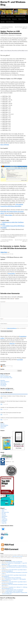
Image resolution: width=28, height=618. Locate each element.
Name (2, 318)
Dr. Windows (4, 521)
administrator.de (4, 516)
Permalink (12, 237)
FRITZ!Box (5, 235)
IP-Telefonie (9, 235)
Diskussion (14, 19)
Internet (13, 234)
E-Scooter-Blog (3, 385)
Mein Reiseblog (3, 383)
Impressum (2, 423)
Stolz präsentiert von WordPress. (8, 599)
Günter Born (18, 35)
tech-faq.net (4, 514)
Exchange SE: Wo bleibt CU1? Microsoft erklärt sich (17, 565)
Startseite (3, 16)
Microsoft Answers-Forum (17, 556)
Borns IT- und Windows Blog (5, 376)
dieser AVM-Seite (4, 144)
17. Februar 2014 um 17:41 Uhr (6, 254)
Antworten (2, 286)
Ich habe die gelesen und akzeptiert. (14, 328)
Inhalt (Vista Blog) (10, 22)
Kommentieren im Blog (6, 19)
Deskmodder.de (4, 520)
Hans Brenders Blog (5, 512)
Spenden (3, 22)
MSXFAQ (3, 517)
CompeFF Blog (4, 518)
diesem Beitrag (11, 273)
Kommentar (3, 301)
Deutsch (4, 366)
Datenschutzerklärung (20, 16)
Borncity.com (2, 375)
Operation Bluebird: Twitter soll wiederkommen (13, 561)
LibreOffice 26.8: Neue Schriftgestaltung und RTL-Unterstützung (11, 407)
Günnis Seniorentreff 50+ (4, 381)
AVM (1, 235)
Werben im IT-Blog (22, 19)
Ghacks (3, 510)
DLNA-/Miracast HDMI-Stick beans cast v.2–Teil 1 (6, 27)
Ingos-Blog (4, 513)
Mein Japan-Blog (3, 384)
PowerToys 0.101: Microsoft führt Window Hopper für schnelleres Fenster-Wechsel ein (13, 402)
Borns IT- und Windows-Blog (13, 3)
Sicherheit (17, 234)
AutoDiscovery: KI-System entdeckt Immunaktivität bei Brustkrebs (12, 417)
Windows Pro (4, 509)
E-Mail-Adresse (3, 323)
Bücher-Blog (2, 380)
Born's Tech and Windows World (6, 377)
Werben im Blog (3, 426)
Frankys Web (4, 523)
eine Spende (20, 359)
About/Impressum (10, 16)
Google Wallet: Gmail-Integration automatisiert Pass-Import (10, 412)
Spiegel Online (8, 215)
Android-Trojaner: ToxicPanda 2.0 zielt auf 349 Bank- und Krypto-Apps (13, 396)
